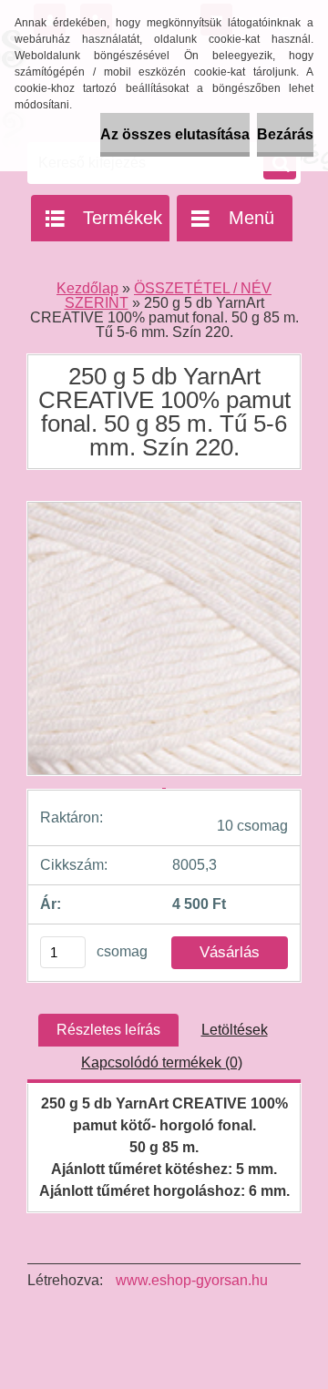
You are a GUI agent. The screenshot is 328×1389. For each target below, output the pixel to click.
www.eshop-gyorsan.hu (192, 1280)
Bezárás (285, 134)
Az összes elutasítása (175, 134)
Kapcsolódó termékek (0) (161, 1062)
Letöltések (234, 1029)
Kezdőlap (87, 288)
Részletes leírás (108, 1029)
